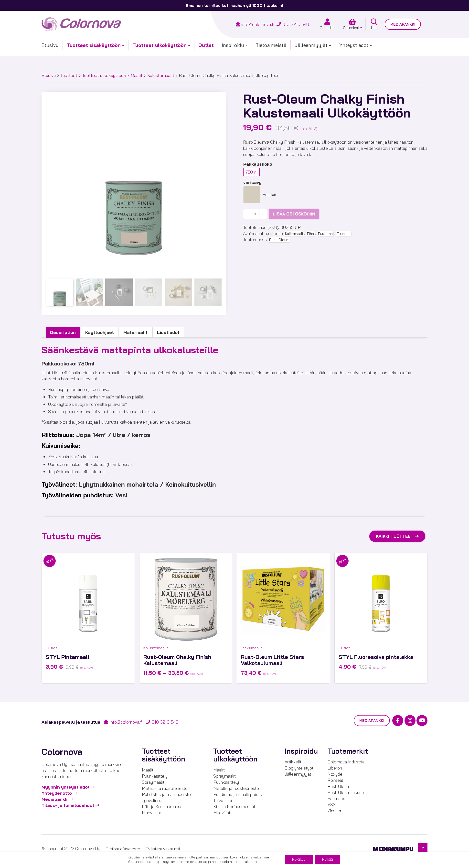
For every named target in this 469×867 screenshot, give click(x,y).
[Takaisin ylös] (422, 848)
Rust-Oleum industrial (348, 792)
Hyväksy (299, 859)
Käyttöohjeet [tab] (99, 332)
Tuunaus (344, 233)
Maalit (136, 75)
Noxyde (335, 774)
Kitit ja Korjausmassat (163, 806)
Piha (310, 233)
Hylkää (327, 859)
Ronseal (335, 780)
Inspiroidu (233, 45)
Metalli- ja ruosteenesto (165, 788)
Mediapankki (402, 24)
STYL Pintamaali (67, 656)
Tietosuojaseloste (123, 849)
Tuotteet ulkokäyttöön (159, 45)
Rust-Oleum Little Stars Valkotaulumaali (272, 659)
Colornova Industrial (346, 762)
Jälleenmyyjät (311, 45)
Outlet (206, 45)
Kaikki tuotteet (395, 536)
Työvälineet (153, 800)
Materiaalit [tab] (135, 332)
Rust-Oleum (279, 239)
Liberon (335, 768)
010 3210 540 (295, 24)
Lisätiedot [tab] (168, 332)
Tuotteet (68, 75)
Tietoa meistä (271, 45)
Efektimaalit (251, 648)
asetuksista (247, 861)
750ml (251, 172)
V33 (332, 804)
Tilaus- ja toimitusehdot (68, 805)
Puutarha (325, 233)
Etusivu (50, 45)
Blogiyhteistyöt (299, 768)
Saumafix (336, 798)
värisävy (252, 182)
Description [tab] (63, 332)
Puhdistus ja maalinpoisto (166, 794)
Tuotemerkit (348, 751)
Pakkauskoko (257, 164)
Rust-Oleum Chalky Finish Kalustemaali (177, 659)
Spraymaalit (153, 782)
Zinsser (334, 810)
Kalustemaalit (160, 75)
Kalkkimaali (294, 233)
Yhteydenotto (57, 793)
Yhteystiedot (353, 45)
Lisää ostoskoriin (294, 213)
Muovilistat (152, 812)
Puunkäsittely (155, 776)
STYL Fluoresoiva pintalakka (376, 656)
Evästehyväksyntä (163, 849)
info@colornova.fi (257, 24)
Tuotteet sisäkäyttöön (94, 45)
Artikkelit (293, 762)
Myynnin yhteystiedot (66, 787)
